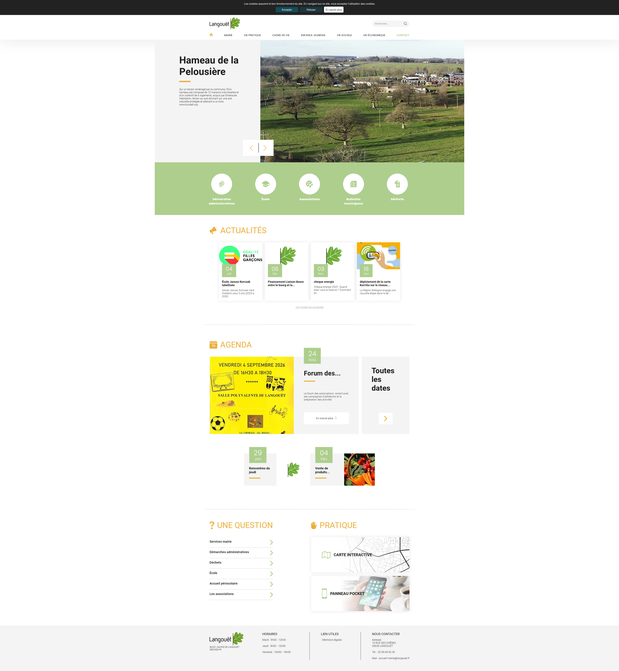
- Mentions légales (331, 639)
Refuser (311, 9)
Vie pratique (252, 35)
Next (265, 148)
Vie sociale (344, 35)
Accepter (287, 9)
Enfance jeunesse (313, 35)
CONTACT (403, 35)
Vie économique (374, 35)
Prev (252, 148)
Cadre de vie (281, 35)
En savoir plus (334, 9)
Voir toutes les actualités (310, 307)
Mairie (228, 35)
